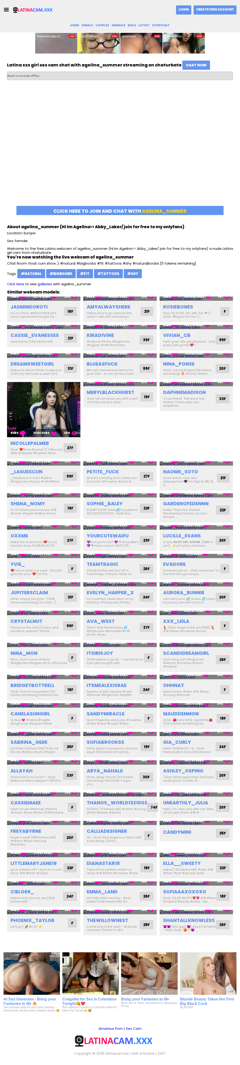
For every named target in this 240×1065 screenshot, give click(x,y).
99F (222, 339)
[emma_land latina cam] (120, 883)
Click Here (15, 284)
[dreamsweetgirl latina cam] (43, 355)
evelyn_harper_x (110, 592)
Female (87, 25)
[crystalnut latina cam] (43, 613)
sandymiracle (105, 713)
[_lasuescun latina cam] (43, 463)
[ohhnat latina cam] (196, 677)
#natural (31, 273)
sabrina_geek (29, 742)
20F (222, 368)
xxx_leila (176, 621)
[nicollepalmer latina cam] (43, 409)
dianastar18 (103, 863)
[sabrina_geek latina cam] (43, 734)
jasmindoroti (29, 307)
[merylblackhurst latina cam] (120, 384)
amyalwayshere (108, 307)
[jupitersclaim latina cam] (43, 584)
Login (184, 9)
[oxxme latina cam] (43, 527)
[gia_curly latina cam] (196, 734)
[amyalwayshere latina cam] (120, 299)
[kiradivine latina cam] (120, 327)
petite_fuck (103, 471)
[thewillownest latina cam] (120, 912)
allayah (22, 771)
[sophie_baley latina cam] (120, 495)
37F (146, 627)
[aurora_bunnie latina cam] (196, 584)
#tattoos (108, 273)
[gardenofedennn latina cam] (196, 495)
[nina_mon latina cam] (43, 645)
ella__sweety (182, 863)
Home (74, 25)
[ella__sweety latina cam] (196, 855)
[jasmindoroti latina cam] (43, 299)
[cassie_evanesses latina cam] (43, 327)
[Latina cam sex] (36, 9)
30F (146, 777)
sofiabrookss (105, 742)
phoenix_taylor (32, 920)
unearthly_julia (185, 802)
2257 (162, 1053)
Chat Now (196, 65)
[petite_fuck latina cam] (120, 463)
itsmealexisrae (107, 685)
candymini (177, 832)
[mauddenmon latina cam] (196, 705)
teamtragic (103, 564)
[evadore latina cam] (196, 556)
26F (146, 568)
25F (70, 746)
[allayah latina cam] (43, 762)
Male (132, 25)
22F (146, 508)
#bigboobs (61, 273)
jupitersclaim (29, 592)
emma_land (102, 891)
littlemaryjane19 (34, 863)
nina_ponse (179, 364)
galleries (45, 284)
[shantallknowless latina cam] (196, 912)
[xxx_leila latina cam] (196, 613)
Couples (102, 25)
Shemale (118, 25)
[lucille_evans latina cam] (196, 527)
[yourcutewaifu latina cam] (120, 527)
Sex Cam (134, 1028)
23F (146, 540)
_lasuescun (26, 471)
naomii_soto (180, 471)
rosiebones (178, 307)
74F (154, 807)
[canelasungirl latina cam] (43, 705)
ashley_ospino (183, 771)
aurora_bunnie (183, 592)
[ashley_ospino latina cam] (196, 762)
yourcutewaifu (108, 535)
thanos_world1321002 (117, 802)
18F (70, 311)
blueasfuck (102, 364)
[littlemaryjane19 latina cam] (43, 855)
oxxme (19, 535)
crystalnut (26, 621)
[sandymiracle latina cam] (120, 705)
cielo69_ (22, 891)
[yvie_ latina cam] (43, 556)
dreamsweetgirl (32, 364)
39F (146, 339)
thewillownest (107, 920)
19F (147, 396)
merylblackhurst (110, 392)
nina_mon (24, 653)
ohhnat (173, 685)
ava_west (101, 621)
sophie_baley (105, 503)
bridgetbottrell (33, 685)
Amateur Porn (111, 1028)
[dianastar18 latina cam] (120, 855)
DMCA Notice (143, 1053)
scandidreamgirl (186, 653)
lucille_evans (182, 535)
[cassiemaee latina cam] (43, 794)
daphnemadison (184, 392)
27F (70, 447)
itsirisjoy (100, 653)
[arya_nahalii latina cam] (120, 762)
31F (70, 368)
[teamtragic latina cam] (120, 556)
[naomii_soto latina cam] (196, 463)
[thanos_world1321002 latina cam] (120, 794)
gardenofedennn (186, 503)
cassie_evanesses (35, 335)
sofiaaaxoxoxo (184, 891)
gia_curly (177, 742)
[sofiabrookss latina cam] (120, 734)
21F (147, 311)
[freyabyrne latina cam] (43, 823)
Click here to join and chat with (120, 211)
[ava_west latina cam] (120, 613)
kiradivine (100, 335)
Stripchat (161, 25)
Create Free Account (215, 9)
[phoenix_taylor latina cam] (43, 912)
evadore (174, 564)
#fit (85, 273)
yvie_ (18, 564)
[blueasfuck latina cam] (120, 355)
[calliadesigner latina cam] (120, 823)
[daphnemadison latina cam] (196, 384)
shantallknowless (189, 920)
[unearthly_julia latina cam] (196, 794)
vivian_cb (177, 335)
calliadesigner (107, 831)
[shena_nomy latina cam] (43, 495)
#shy (132, 273)
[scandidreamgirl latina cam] (196, 645)
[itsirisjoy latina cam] (120, 645)
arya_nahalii (105, 771)
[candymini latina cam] (196, 823)
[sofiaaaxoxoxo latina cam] (196, 883)
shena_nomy (28, 503)
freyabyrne (26, 831)
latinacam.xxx (117, 1053)
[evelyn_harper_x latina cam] (120, 584)
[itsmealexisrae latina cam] (120, 677)
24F (146, 597)
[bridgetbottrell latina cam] (43, 677)
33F (222, 398)
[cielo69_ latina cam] (43, 883)
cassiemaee (26, 802)
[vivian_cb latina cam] (196, 327)
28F (146, 924)
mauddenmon (181, 713)
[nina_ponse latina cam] (196, 355)
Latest (144, 25)
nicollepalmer (30, 443)
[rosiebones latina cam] (196, 299)
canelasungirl (30, 713)
